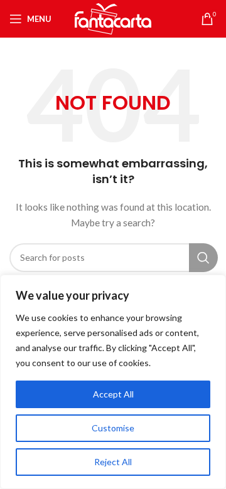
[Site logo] (113, 18)
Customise (113, 428)
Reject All (113, 461)
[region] (113, 382)
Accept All (113, 394)
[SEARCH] (203, 257)
